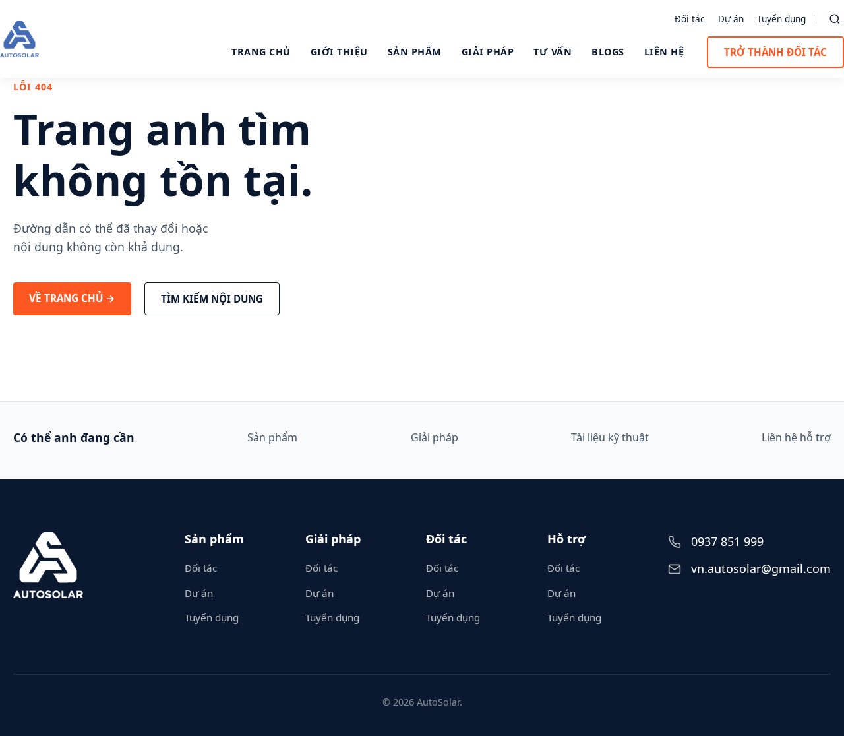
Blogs (607, 52)
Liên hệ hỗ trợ (796, 437)
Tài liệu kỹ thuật (610, 437)
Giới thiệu (339, 52)
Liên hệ (664, 52)
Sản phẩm (415, 52)
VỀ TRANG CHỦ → (72, 298)
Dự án (731, 19)
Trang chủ (261, 52)
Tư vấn (552, 52)
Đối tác (690, 19)
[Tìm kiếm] (835, 19)
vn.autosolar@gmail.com (761, 568)
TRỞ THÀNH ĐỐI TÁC (775, 52)
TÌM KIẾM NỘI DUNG (212, 298)
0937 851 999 (727, 541)
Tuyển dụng (781, 19)
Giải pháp (488, 52)
